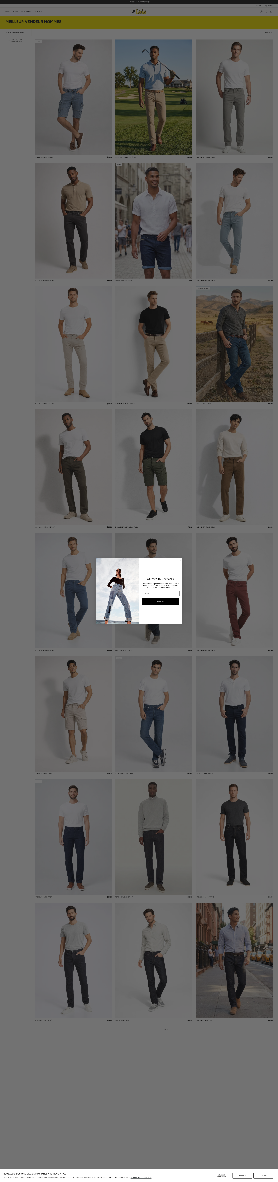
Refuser (263, 1176)
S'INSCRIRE (161, 602)
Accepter (242, 1176)
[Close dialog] (180, 560)
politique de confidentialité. (141, 1177)
